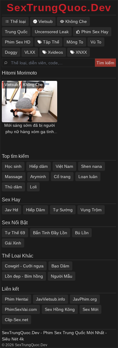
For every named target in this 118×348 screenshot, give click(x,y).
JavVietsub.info (50, 299)
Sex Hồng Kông (60, 309)
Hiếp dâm (38, 166)
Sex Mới (90, 309)
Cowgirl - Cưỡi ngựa (24, 265)
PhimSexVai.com (21, 309)
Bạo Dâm (60, 265)
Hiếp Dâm (35, 209)
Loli (33, 186)
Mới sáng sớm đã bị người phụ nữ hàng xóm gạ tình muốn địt (29, 129)
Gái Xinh (13, 243)
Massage (13, 176)
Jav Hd (11, 209)
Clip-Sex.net (16, 319)
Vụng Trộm (91, 209)
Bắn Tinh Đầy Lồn (50, 232)
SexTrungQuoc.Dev (59, 7)
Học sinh (13, 166)
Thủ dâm (13, 186)
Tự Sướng (63, 209)
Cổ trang (62, 176)
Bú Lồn (82, 232)
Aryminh (38, 176)
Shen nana (91, 166)
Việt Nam (64, 166)
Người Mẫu (61, 276)
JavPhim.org (85, 299)
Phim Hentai (16, 299)
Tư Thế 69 (15, 232)
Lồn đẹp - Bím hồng (24, 276)
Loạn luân (87, 176)
